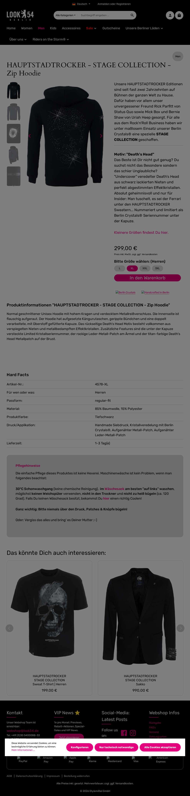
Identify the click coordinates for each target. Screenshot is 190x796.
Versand (154, 732)
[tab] (88, 305)
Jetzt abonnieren (69, 737)
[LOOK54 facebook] (124, 733)
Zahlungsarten (157, 736)
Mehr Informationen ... (23, 750)
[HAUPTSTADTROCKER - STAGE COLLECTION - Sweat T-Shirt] (49, 615)
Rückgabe (155, 722)
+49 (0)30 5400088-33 (25, 735)
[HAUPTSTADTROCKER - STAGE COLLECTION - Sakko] (140, 615)
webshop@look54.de (23, 731)
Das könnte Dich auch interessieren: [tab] (56, 552)
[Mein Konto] (170, 15)
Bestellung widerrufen (77, 776)
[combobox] (103, 15)
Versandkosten (124, 783)
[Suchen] (132, 15)
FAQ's (152, 727)
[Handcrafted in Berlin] (155, 292)
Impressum (53, 776)
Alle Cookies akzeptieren (160, 747)
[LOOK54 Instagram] (133, 733)
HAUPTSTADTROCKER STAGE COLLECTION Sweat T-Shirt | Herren (49, 680)
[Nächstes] (101, 136)
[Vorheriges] (30, 136)
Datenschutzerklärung (29, 776)
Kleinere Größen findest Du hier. (141, 232)
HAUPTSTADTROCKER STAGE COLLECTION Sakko (140, 680)
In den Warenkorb (147, 277)
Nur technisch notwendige (116, 747)
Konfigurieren (80, 747)
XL (132, 268)
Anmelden (103, 4)
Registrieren (123, 4)
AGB (9, 776)
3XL (157, 268)
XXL (144, 268)
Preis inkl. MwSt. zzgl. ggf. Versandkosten (135, 254)
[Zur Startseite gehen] (20, 15)
